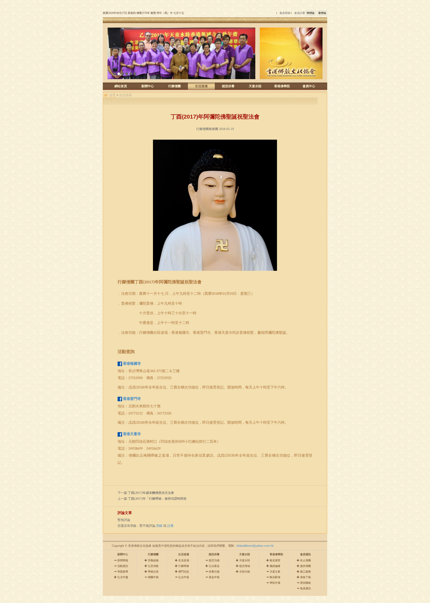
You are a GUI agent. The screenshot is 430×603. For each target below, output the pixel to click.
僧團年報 (153, 577)
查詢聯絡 (305, 582)
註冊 (170, 525)
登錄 (159, 525)
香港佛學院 (282, 86)
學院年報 (275, 582)
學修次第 (153, 571)
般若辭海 (275, 577)
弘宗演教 (153, 566)
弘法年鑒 (122, 577)
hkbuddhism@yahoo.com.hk (255, 545)
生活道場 (201, 86)
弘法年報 (183, 577)
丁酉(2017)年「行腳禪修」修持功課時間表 (157, 498)
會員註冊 (299, 13)
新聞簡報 (122, 560)
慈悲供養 (228, 86)
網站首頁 (120, 86)
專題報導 (122, 571)
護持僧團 (305, 566)
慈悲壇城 (244, 566)
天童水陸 (255, 86)
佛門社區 (183, 571)
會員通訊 (305, 588)
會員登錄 (285, 13)
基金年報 (214, 577)
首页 (112, 95)
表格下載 (305, 577)
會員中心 (309, 86)
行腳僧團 (174, 86)
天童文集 (275, 571)
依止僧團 (305, 560)
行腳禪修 (183, 566)
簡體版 (311, 13)
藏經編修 (275, 566)
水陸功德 (244, 571)
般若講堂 (275, 560)
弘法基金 (214, 566)
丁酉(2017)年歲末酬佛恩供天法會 (151, 493)
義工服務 (305, 571)
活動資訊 (122, 566)
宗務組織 (153, 560)
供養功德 (214, 571)
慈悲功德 (214, 560)
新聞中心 (147, 86)
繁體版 (322, 13)
